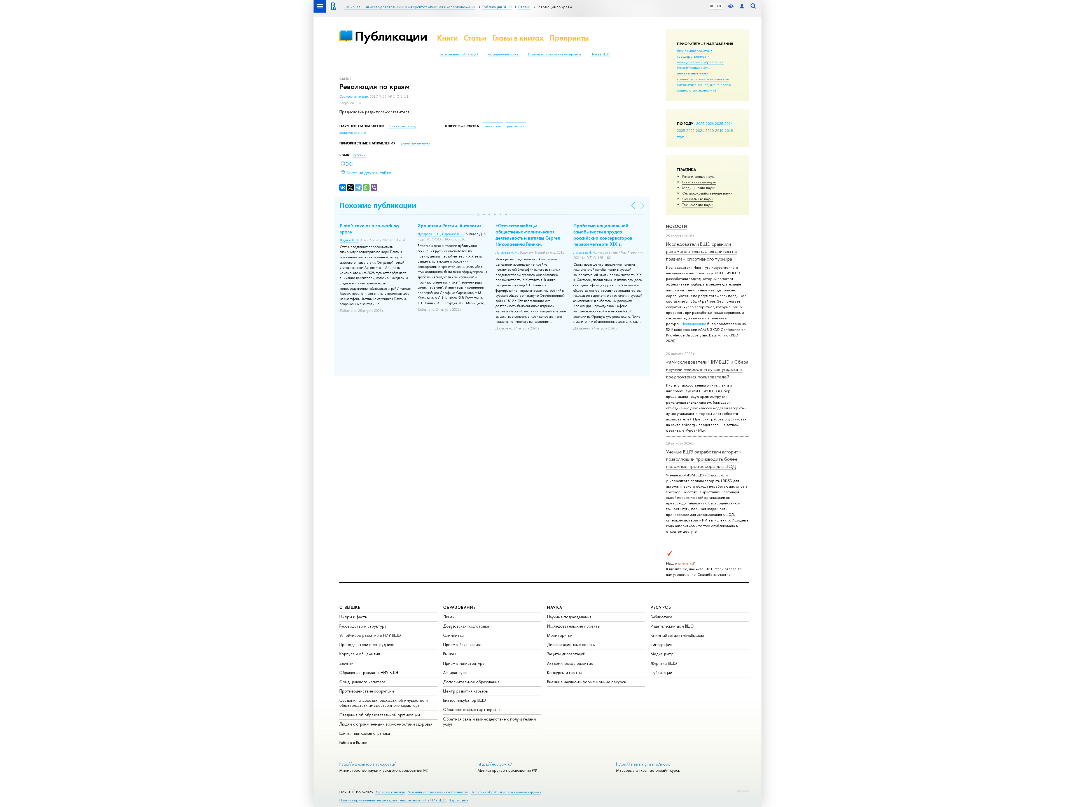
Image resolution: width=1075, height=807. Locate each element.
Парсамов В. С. (453, 234)
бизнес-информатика (694, 50)
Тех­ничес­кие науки (697, 204)
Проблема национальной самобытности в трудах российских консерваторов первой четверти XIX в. (602, 235)
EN (719, 6)
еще (680, 136)
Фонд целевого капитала (362, 681)
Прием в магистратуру (463, 663)
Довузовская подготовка (466, 626)
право (726, 84)
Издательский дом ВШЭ (672, 626)
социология (687, 90)
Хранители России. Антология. (450, 226)
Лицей (449, 616)
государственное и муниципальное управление (700, 59)
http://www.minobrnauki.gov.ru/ (367, 764)
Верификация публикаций (459, 54)
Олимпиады (453, 635)
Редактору (742, 791)
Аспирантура (455, 672)
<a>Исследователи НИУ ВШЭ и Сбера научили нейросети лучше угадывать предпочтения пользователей (707, 369)
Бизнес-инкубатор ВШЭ (464, 700)
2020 (709, 130)
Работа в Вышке (353, 742)
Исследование (693, 323)
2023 (681, 130)
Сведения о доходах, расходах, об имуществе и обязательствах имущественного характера (383, 703)
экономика (707, 90)
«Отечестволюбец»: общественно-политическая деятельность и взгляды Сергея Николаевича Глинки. (528, 235)
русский (359, 155)
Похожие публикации (377, 205)
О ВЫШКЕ (350, 607)
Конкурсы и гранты (564, 672)
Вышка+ (450, 653)
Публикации (391, 36)
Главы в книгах (518, 38)
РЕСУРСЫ (661, 607)
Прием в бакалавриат (462, 644)
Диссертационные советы (571, 644)
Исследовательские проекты (573, 626)
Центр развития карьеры (466, 691)
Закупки (346, 663)
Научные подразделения (569, 616)
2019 (719, 130)
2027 (700, 123)
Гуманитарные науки (699, 176)
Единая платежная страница (364, 733)
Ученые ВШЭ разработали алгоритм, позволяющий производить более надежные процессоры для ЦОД (704, 459)
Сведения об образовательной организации (379, 714)
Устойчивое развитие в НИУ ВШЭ (370, 635)
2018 (729, 130)
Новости (676, 226)
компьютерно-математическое (703, 78)
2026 (710, 123)
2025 (719, 123)
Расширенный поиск (503, 54)
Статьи (475, 38)
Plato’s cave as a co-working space (369, 229)
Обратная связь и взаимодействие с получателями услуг (489, 721)
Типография (661, 644)
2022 (690, 130)
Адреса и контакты (390, 792)
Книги (447, 38)
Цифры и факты (353, 616)
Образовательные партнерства (472, 709)
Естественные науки (699, 181)
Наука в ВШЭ (600, 54)
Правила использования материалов (554, 54)
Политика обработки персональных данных (506, 792)
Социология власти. (354, 96)
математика (687, 84)
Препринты (569, 38)
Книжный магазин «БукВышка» (677, 635)
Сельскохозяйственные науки (707, 193)
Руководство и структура (362, 626)
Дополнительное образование (471, 681)
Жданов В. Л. (349, 240)
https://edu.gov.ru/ (495, 764)
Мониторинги (559, 635)
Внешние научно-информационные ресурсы (587, 681)
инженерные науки (693, 73)
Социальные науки (697, 198)
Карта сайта (458, 800)
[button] (478, 214)
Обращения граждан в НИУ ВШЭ (368, 672)
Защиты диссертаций (566, 653)
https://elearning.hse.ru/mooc (643, 764)
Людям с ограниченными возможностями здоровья (386, 724)
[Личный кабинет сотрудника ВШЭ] (742, 6)
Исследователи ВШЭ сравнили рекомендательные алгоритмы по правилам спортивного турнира (701, 251)
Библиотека (661, 616)
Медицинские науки (698, 187)
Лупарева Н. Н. (429, 234)
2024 (729, 123)
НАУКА (554, 607)
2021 (700, 130)
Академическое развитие (570, 663)
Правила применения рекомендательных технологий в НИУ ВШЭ (393, 800)
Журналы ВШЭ (664, 663)
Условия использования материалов (438, 792)
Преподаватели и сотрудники (366, 644)
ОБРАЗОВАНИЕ (459, 607)
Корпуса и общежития (359, 653)
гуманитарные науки (694, 67)
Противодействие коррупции (366, 691)
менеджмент (708, 84)
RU (712, 6)
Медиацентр (662, 653)
